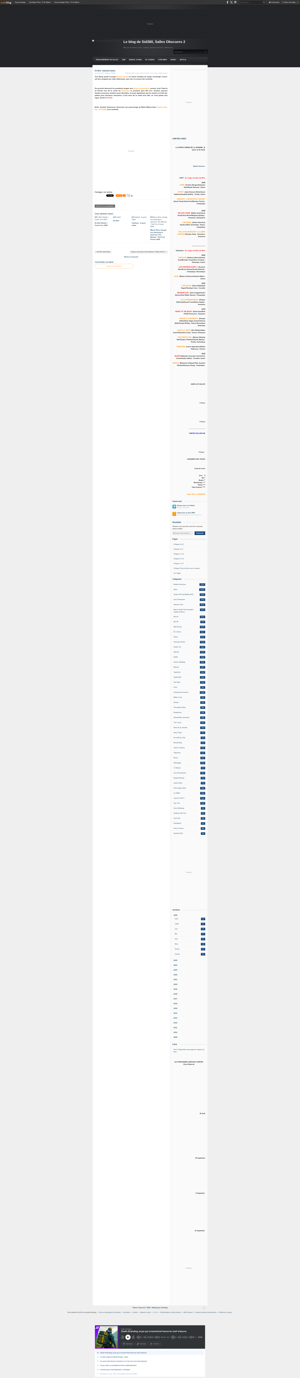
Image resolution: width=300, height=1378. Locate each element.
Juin (176, 929)
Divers (176, 758)
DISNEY (173, 60)
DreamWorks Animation (181, 717)
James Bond (178, 783)
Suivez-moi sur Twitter (186, 505)
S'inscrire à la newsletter (105, 206)
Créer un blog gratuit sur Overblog (109, 1312)
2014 (175, 1013)
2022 (175, 975)
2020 (175, 984)
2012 (175, 1023)
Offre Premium (188, 1312)
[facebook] (227, 2)
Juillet (177, 924)
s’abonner (129, 1344)
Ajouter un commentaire (114, 266)
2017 (175, 999)
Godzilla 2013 (178, 833)
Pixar (175, 687)
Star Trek (177, 803)
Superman (177, 672)
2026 (175, 915)
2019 (175, 989)
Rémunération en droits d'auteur (170, 1312)
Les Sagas (177, 573)
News (175, 589)
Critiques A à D (179, 544)
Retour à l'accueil (131, 257)
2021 (175, 979)
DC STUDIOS (150, 60)
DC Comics (177, 632)
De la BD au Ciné (179, 738)
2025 (175, 960)
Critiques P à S (179, 559)
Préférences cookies (225, 1312)
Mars (176, 944)
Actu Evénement (179, 599)
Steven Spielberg (179, 662)
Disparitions (178, 712)
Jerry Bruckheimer (180, 773)
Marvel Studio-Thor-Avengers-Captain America (184, 611)
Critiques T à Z (179, 563)
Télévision (177, 753)
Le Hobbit (177, 793)
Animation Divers (179, 642)
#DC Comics (136, 73)
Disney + (177, 702)
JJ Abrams (177, 768)
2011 (175, 1027)
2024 (175, 965)
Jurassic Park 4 (179, 798)
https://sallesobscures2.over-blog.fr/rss (189, 515)
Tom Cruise (177, 722)
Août (176, 919)
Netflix (176, 657)
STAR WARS (162, 60)
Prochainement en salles (107, 60)
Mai (176, 934)
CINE (124, 60)
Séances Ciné (178, 604)
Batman (176, 667)
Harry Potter (178, 732)
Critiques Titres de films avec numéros (187, 568)
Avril (176, 939)
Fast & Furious (179, 828)
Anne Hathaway (179, 808)
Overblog (164, 1308)
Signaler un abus (145, 1312)
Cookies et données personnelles (205, 1312)
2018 (175, 994)
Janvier (177, 954)
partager (143, 1344)
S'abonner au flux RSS (186, 513)
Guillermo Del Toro (180, 813)
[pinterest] (235, 2)
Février (177, 949)
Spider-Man (177, 677)
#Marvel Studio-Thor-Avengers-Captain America (154, 73)
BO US (176, 617)
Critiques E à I (178, 549)
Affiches (176, 652)
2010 (175, 1032)
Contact (135, 1312)
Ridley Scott (178, 697)
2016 (175, 1003)
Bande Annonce (199, 166)
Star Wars (177, 682)
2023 (175, 970)
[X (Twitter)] (231, 2)
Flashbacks (177, 823)
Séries (176, 637)
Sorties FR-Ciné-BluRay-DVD (183, 594)
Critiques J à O (179, 554)
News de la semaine (180, 727)
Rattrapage (177, 763)
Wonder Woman (179, 778)
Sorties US (177, 647)
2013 (175, 1018)
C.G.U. (156, 1312)
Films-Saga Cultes (180, 788)
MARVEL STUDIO (135, 60)
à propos (156, 1344)
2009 (175, 1037)
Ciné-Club (177, 818)
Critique (202, 403)
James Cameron (179, 748)
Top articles (126, 1312)
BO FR (176, 622)
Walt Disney (178, 627)
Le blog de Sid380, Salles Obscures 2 (154, 42)
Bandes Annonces (180, 584)
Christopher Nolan (180, 707)
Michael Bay (178, 743)
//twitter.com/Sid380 (183, 508)
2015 (175, 1008)
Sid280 (79, 1312)
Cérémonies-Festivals (181, 692)
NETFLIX (183, 60)
